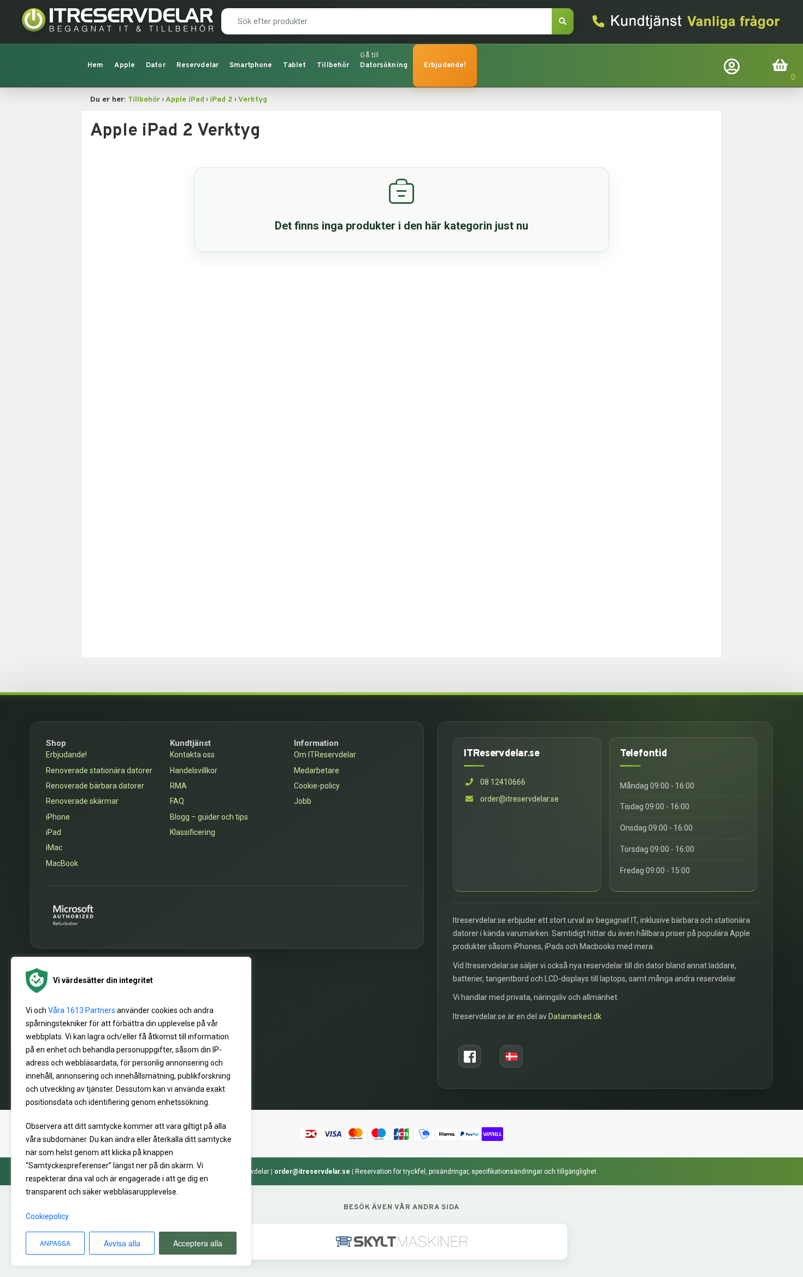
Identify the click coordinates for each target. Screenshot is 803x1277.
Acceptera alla (197, 1243)
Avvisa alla (122, 1243)
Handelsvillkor (193, 770)
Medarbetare (316, 770)
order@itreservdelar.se (519, 799)
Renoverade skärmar (82, 801)
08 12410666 (502, 782)
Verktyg (252, 99)
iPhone (58, 817)
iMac (54, 847)
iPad (53, 832)
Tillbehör (144, 99)
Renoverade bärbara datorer (95, 785)
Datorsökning (384, 65)
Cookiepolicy (47, 1216)
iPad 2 (221, 99)
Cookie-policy (317, 785)
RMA (178, 785)
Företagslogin (734, 65)
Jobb (302, 801)
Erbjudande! (445, 65)
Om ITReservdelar (325, 754)
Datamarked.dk (574, 1016)
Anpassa (55, 1242)
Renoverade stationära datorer (99, 770)
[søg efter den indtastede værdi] (563, 21)
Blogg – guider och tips (209, 817)
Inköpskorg (781, 65)
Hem (95, 65)
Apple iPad (185, 99)
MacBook (62, 863)
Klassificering (192, 832)
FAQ (177, 801)
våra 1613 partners (81, 1010)
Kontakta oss (192, 754)
